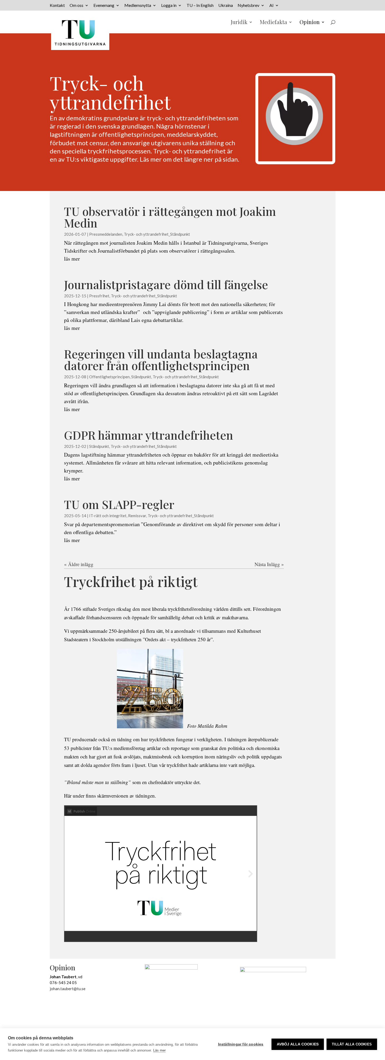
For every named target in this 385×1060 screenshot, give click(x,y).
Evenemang (103, 5)
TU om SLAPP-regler (119, 504)
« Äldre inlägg (78, 564)
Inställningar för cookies (241, 1044)
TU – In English (200, 5)
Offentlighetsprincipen (109, 376)
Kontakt (57, 5)
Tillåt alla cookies (352, 1044)
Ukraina (225, 5)
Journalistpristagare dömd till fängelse (166, 284)
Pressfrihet (99, 295)
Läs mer (159, 1050)
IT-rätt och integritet (107, 515)
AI (271, 5)
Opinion (310, 22)
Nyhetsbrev (248, 5)
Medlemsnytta (137, 5)
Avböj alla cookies (298, 1044)
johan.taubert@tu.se (67, 988)
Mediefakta (273, 22)
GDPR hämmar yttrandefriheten (148, 435)
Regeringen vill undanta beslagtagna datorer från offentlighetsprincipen (161, 359)
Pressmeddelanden (105, 234)
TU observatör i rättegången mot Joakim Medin (170, 216)
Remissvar (137, 515)
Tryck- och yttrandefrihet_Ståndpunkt (157, 234)
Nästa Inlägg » (269, 564)
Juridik (239, 22)
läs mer (72, 258)
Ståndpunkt (141, 376)
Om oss (76, 5)
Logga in (168, 5)
